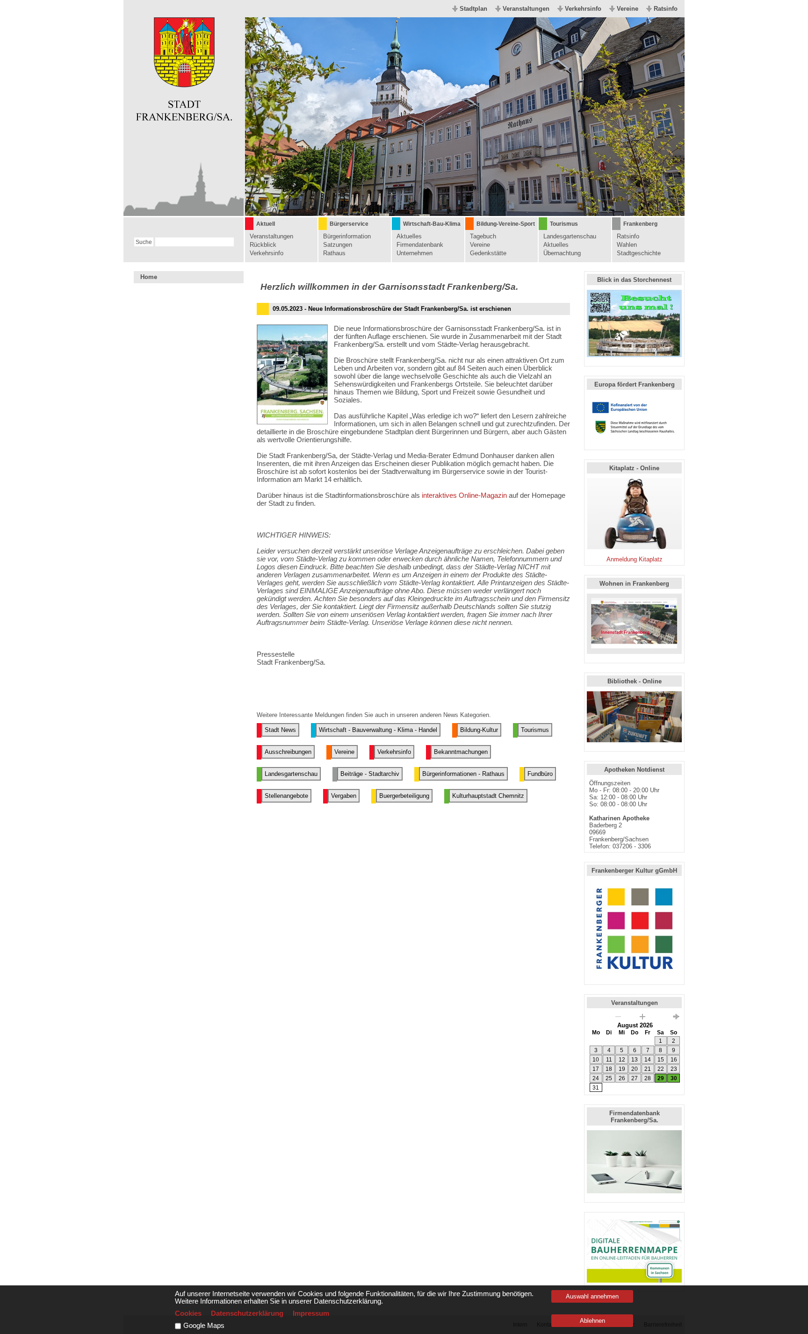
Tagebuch (483, 236)
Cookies (188, 1313)
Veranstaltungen (526, 8)
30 (674, 1078)
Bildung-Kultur (479, 729)
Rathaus (334, 253)
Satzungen (337, 244)
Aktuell (265, 224)
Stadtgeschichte (639, 253)
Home (148, 276)
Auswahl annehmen (592, 1296)
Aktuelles (409, 236)
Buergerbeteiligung (404, 795)
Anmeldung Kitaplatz (634, 559)
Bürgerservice (349, 224)
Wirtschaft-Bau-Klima (432, 224)
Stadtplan (473, 8)
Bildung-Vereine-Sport (505, 224)
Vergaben (343, 795)
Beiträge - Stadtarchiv (369, 773)
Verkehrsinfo (583, 8)
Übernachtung (562, 253)
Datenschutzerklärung (247, 1313)
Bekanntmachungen (461, 751)
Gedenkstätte (488, 253)
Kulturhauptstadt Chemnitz (488, 795)
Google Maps (203, 1325)
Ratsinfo (666, 8)
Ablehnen (592, 1320)
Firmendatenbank (420, 244)
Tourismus (564, 224)
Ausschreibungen (288, 751)
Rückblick (263, 244)
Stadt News (280, 729)
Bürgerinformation (347, 236)
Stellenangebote (286, 795)
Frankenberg (640, 224)
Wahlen (627, 244)
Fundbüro (540, 773)
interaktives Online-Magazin (464, 495)
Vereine (627, 8)
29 (660, 1078)
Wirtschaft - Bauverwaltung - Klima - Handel (378, 729)
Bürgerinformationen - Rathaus (463, 773)
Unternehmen (415, 253)
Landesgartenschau (569, 236)
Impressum (311, 1313)
